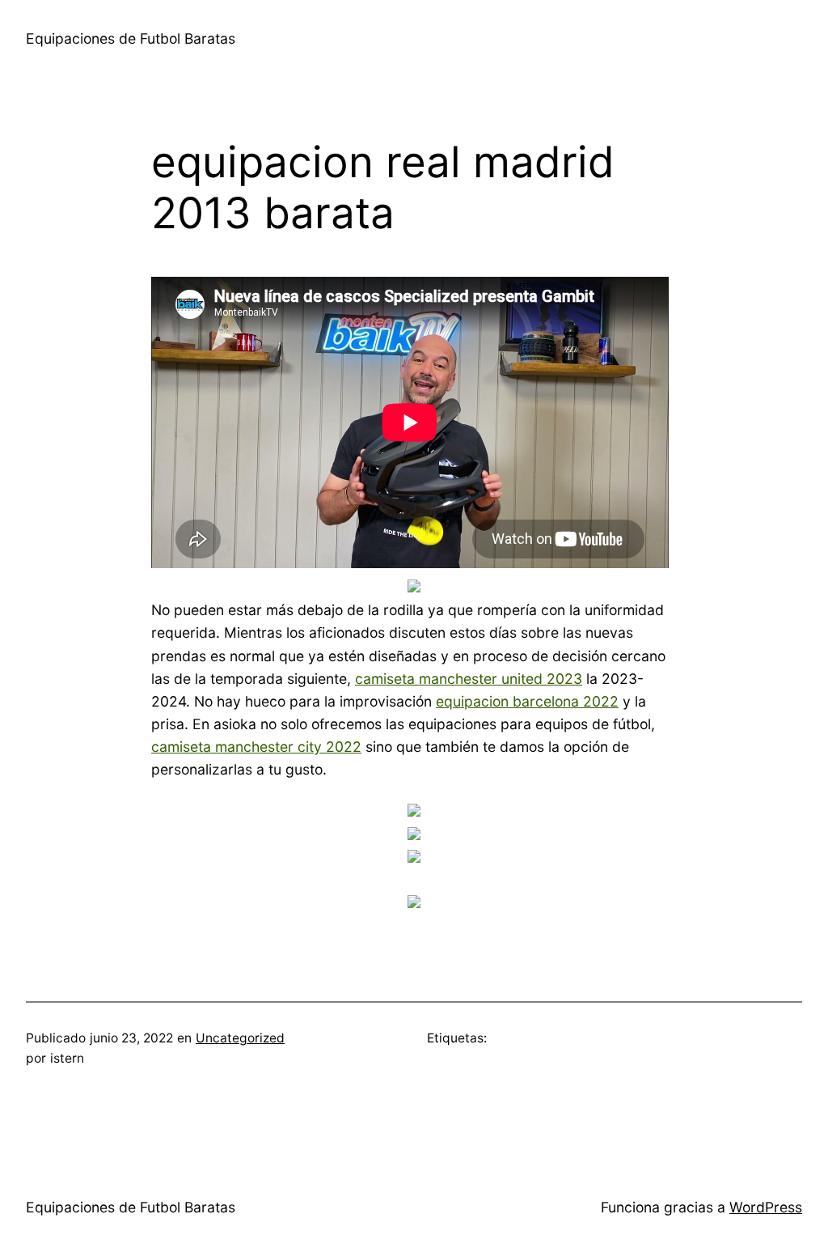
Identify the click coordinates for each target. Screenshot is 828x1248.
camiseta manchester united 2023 (468, 678)
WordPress (765, 1207)
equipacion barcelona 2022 (527, 701)
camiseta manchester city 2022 (256, 746)
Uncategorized (240, 1038)
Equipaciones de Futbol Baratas (130, 38)
